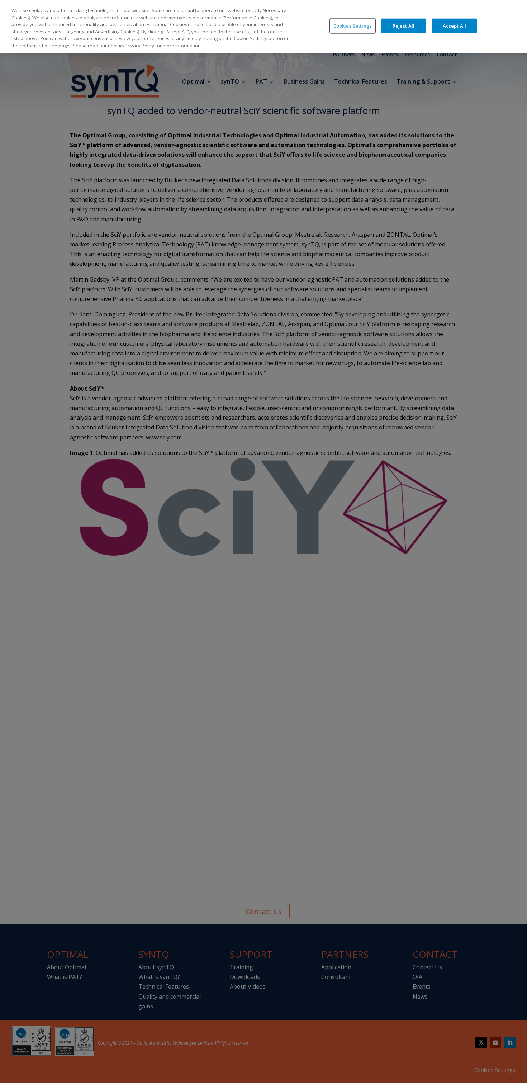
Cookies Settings (352, 25)
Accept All (454, 25)
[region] (263, 26)
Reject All (403, 25)
